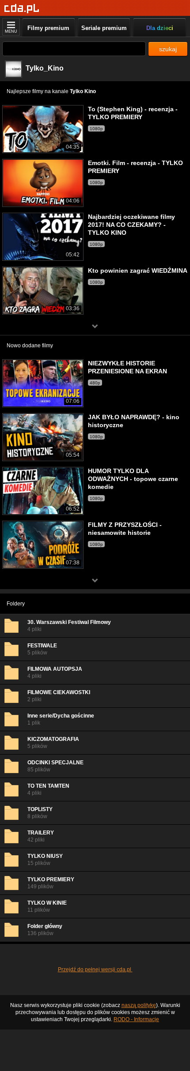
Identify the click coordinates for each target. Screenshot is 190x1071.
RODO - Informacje (136, 1019)
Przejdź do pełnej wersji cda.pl (95, 969)
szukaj (168, 49)
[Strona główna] (21, 8)
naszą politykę (139, 1005)
